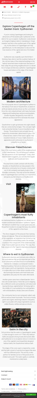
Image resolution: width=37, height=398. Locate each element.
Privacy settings (17, 391)
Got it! (31, 394)
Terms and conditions (8, 389)
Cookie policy (5, 391)
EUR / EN (32, 2)
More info (21, 396)
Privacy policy (22, 389)
